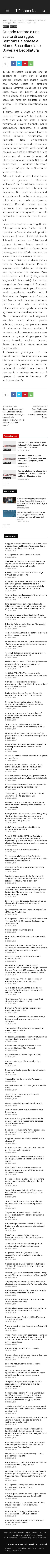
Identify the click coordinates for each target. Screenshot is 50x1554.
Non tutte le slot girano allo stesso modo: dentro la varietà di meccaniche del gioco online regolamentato (24, 1120)
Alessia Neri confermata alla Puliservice (23, 1079)
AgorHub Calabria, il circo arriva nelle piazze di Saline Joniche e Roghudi (25, 654)
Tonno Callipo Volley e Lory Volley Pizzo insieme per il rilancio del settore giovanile (25, 725)
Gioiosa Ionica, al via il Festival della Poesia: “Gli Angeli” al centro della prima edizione (25, 1265)
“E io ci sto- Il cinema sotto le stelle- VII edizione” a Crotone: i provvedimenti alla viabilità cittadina (24, 990)
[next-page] (8, 483)
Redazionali (9, 491)
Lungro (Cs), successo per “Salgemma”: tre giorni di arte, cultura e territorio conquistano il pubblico (26, 735)
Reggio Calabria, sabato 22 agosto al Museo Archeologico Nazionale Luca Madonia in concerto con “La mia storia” (25, 1444)
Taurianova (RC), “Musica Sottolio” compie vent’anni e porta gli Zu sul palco (24, 794)
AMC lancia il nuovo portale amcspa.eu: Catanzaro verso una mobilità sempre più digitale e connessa (24, 1169)
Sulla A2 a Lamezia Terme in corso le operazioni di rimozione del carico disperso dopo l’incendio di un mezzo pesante (25, 1372)
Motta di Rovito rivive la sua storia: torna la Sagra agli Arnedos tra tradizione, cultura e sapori (24, 1158)
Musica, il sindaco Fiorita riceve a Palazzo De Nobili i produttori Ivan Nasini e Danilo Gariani (32, 444)
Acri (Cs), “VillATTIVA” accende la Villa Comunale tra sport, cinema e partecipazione (26, 674)
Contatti (10, 1544)
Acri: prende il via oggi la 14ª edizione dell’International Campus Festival (22, 1512)
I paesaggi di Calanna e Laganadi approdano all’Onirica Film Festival (25, 911)
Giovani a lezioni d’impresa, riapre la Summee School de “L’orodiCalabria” (26, 1356)
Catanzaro (20, 20)
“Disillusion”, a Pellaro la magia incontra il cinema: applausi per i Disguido (24, 1000)
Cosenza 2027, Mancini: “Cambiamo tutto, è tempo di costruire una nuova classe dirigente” (25, 1019)
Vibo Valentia (17, 1551)
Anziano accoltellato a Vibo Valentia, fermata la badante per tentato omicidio (25, 1291)
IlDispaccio (9, 1548)
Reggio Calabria (20, 1548)
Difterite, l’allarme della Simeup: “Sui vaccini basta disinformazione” (25, 625)
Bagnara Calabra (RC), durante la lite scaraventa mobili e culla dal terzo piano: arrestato (24, 1255)
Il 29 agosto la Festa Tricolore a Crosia (22, 555)
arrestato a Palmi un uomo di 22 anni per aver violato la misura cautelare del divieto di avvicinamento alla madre (26, 1419)
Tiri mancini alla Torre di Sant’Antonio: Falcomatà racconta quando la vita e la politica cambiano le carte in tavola (26, 858)
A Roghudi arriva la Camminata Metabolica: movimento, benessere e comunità (25, 1503)
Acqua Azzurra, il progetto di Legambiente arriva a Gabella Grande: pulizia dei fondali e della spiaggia (25, 804)
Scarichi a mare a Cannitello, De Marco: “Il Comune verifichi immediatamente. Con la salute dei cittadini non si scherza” (24, 878)
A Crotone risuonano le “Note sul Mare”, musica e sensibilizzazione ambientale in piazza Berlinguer (24, 715)
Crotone (8, 1551)
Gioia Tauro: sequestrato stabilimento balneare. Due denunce (22, 828)
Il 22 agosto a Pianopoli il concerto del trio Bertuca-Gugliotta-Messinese (24, 1486)
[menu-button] (7, 10)
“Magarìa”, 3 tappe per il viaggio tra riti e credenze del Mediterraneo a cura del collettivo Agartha (23, 1383)
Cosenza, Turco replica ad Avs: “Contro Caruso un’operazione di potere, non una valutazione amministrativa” (24, 704)
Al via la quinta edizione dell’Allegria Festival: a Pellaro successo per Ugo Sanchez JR (25, 1495)
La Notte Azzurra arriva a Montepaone (22, 1364)
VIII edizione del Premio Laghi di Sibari (23, 1054)
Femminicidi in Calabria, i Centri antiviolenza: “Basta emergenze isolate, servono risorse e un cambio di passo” (26, 644)
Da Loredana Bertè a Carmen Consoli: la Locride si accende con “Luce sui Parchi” (24, 694)
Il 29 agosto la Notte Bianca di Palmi (22, 849)
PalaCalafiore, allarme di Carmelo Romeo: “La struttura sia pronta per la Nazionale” (25, 785)
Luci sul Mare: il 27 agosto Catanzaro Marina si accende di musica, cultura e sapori (25, 902)
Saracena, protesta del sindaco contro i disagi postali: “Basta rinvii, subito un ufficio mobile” (26, 1274)
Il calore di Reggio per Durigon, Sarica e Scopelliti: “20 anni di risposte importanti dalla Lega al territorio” (32, 502)
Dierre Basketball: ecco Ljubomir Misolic (24, 1103)
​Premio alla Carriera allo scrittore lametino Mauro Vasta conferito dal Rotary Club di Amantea (32, 473)
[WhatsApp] (30, 63)
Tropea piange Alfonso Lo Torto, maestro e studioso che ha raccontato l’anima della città (26, 1283)
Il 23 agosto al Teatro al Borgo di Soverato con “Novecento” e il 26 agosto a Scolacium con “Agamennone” (26, 921)
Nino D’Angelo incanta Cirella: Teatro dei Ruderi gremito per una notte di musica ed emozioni (24, 1226)
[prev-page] (4, 483)
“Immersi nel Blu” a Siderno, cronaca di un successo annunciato (24, 1029)
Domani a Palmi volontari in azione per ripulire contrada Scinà (23, 1009)
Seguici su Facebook (38, 1544)
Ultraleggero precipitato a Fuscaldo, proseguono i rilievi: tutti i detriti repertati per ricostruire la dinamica (26, 684)
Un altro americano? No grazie (19, 930)
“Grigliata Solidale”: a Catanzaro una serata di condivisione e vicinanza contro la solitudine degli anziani (25, 1408)
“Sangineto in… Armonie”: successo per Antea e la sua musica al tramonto (23, 980)
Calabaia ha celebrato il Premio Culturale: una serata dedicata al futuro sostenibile (26, 1038)
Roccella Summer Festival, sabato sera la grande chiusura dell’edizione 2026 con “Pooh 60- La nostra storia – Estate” (24, 766)
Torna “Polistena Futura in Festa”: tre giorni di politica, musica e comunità (26, 634)
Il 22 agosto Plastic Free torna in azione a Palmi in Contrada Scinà (24, 1521)
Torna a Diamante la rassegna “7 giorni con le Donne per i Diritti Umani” (26, 596)
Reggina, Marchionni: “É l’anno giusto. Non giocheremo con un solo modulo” (25, 1131)
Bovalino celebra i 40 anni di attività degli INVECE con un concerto (24, 573)
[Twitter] (19, 63)
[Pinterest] (25, 63)
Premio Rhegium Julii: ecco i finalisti (22, 1348)
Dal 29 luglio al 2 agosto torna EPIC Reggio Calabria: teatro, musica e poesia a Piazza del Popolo (31, 515)
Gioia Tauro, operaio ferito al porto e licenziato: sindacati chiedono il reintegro (24, 1236)
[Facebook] (13, 63)
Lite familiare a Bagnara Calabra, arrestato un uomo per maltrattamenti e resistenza (25, 1309)
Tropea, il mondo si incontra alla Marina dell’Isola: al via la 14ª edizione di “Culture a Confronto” (24, 1214)
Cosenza (41, 1548)
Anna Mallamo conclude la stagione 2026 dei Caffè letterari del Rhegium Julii (26, 1463)
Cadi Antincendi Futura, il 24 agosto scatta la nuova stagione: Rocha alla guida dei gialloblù (26, 777)
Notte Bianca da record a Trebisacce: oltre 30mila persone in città (24, 1300)
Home (5, 20)
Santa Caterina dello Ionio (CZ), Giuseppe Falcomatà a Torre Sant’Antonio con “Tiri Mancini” (24, 1192)
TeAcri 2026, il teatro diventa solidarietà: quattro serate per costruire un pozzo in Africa (23, 1203)
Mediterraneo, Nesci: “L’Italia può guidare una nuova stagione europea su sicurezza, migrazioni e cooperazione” (26, 664)
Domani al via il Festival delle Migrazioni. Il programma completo (24, 1454)
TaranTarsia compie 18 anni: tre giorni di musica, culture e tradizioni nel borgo (23, 1245)
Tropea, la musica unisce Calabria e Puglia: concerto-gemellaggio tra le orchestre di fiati (25, 616)
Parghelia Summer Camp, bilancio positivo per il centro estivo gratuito (24, 1148)
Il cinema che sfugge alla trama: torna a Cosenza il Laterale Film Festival (23, 1047)
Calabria (12, 20)
